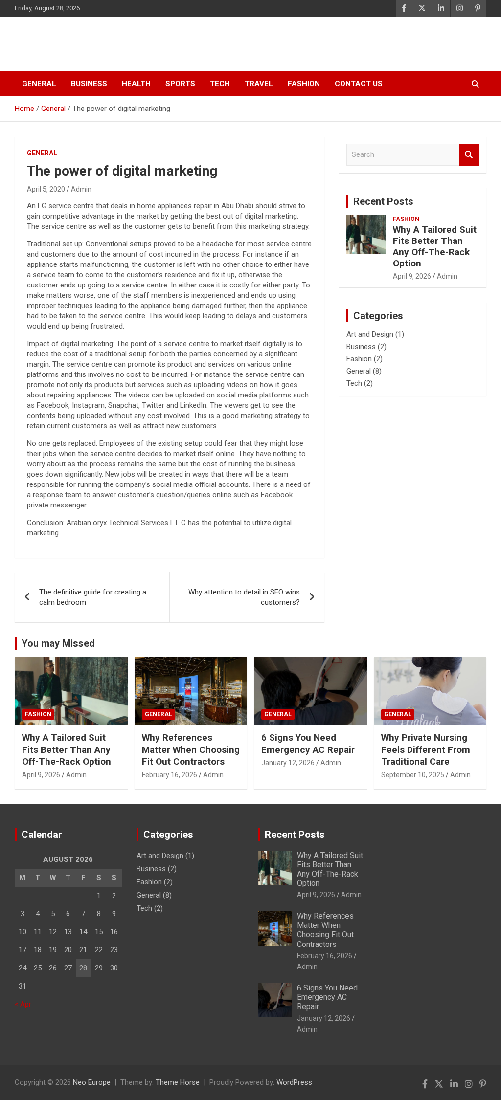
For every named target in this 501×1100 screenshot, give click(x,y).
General (39, 83)
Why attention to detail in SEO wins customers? (244, 597)
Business (89, 83)
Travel (259, 83)
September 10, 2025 (412, 775)
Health (136, 83)
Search (469, 155)
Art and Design (369, 334)
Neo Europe (65, 43)
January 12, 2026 (288, 763)
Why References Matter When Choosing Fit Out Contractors (191, 749)
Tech (220, 83)
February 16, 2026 (169, 775)
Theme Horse (178, 1082)
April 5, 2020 (46, 189)
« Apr (23, 1004)
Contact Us (359, 83)
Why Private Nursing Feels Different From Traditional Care (425, 749)
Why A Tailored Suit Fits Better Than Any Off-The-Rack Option (435, 246)
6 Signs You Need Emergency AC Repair (308, 743)
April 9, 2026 (412, 276)
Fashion (304, 83)
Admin (81, 189)
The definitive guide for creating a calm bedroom (92, 597)
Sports (180, 83)
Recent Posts (383, 201)
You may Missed (58, 643)
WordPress (294, 1082)
